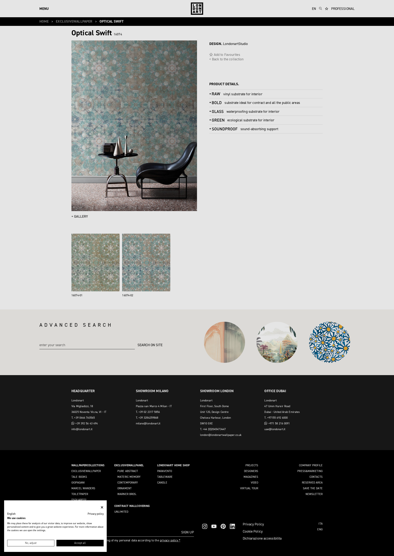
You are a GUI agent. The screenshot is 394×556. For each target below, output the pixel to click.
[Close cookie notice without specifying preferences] (102, 507)
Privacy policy (96, 513)
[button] (11, 513)
